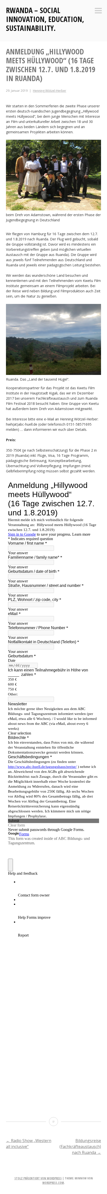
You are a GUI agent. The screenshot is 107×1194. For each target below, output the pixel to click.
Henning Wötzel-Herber (49, 91)
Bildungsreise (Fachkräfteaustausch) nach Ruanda (80, 1146)
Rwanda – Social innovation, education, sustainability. (45, 19)
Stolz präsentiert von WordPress (38, 1178)
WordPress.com (53, 1183)
